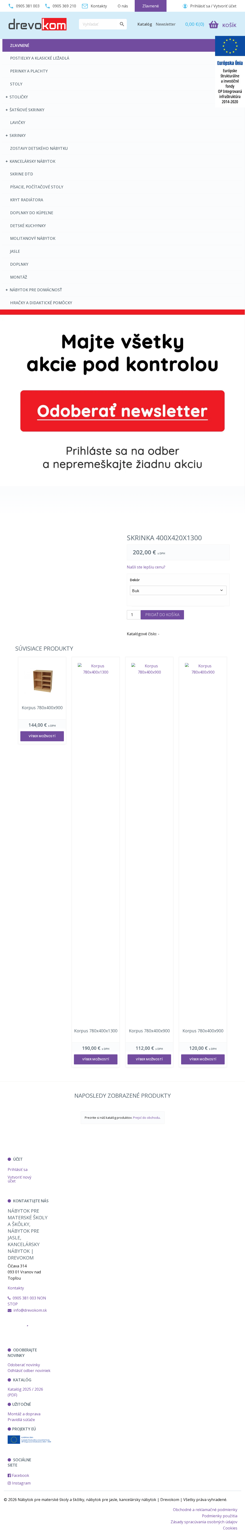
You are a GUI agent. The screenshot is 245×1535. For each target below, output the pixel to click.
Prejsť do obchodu (146, 1117)
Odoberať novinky (24, 1364)
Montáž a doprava (24, 1414)
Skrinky (18, 135)
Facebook (20, 1475)
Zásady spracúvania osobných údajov (204, 1521)
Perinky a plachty (29, 71)
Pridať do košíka (162, 614)
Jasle (15, 251)
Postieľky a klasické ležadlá (39, 58)
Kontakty (16, 1288)
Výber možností (42, 736)
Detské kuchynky (28, 225)
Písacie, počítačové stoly (36, 187)
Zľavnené (19, 45)
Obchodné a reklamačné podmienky (205, 1509)
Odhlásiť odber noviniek (29, 1370)
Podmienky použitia (219, 1515)
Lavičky (17, 122)
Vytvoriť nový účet (19, 1179)
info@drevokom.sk (30, 1310)
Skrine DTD (21, 174)
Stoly (16, 84)
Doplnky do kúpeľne (31, 212)
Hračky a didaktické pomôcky (41, 302)
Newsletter (166, 24)
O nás (123, 6)
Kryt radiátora (26, 199)
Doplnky (19, 264)
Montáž (18, 277)
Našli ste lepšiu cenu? (146, 567)
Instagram (21, 1483)
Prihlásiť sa (18, 1169)
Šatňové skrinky (27, 109)
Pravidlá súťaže (21, 1419)
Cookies (230, 1528)
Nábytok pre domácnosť (36, 289)
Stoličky (19, 97)
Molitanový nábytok (32, 238)
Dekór (135, 580)
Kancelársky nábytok (32, 161)
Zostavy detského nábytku (39, 148)
